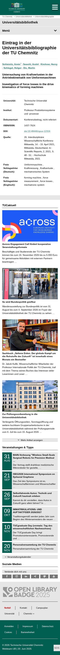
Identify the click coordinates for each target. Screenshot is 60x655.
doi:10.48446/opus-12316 (37, 131)
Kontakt (23, 608)
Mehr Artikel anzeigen (32, 440)
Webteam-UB (9, 648)
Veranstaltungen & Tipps (17, 447)
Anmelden (9, 626)
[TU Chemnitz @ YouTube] (54, 576)
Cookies (8, 632)
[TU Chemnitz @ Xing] (35, 576)
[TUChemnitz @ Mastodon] (44, 576)
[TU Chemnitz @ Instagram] (17, 576)
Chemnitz (28, 614)
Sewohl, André (31, 64)
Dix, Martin (29, 68)
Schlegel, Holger (12, 68)
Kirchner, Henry (49, 64)
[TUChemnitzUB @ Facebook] (7, 576)
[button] (51, 7)
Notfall (7, 608)
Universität (9, 614)
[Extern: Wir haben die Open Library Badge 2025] (30, 592)
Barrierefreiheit (27, 632)
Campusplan (42, 608)
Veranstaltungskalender (19, 557)
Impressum (28, 626)
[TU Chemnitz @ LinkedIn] (26, 576)
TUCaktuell (9, 205)
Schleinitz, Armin (11, 64)
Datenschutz (48, 626)
